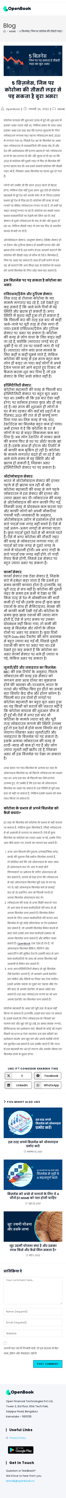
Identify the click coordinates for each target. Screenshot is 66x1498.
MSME (61, 109)
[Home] (4, 31)
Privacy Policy (18, 1438)
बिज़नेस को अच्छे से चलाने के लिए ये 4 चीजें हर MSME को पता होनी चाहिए (33, 1196)
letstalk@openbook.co (20, 1481)
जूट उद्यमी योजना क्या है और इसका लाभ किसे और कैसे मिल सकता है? (33, 1248)
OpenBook (13, 109)
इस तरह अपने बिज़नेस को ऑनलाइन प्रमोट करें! (33, 1144)
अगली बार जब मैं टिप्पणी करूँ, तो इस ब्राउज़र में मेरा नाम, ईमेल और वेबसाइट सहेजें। (31, 1351)
